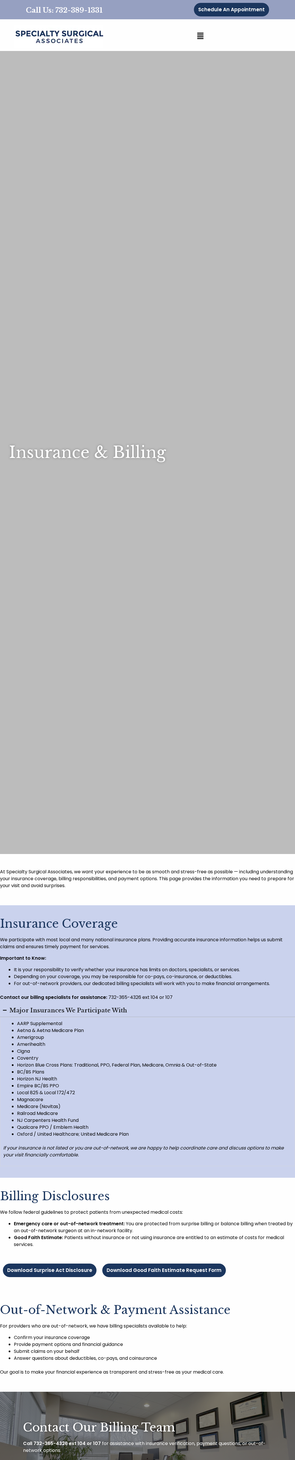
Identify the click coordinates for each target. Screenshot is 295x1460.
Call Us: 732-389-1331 (64, 10)
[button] (200, 36)
